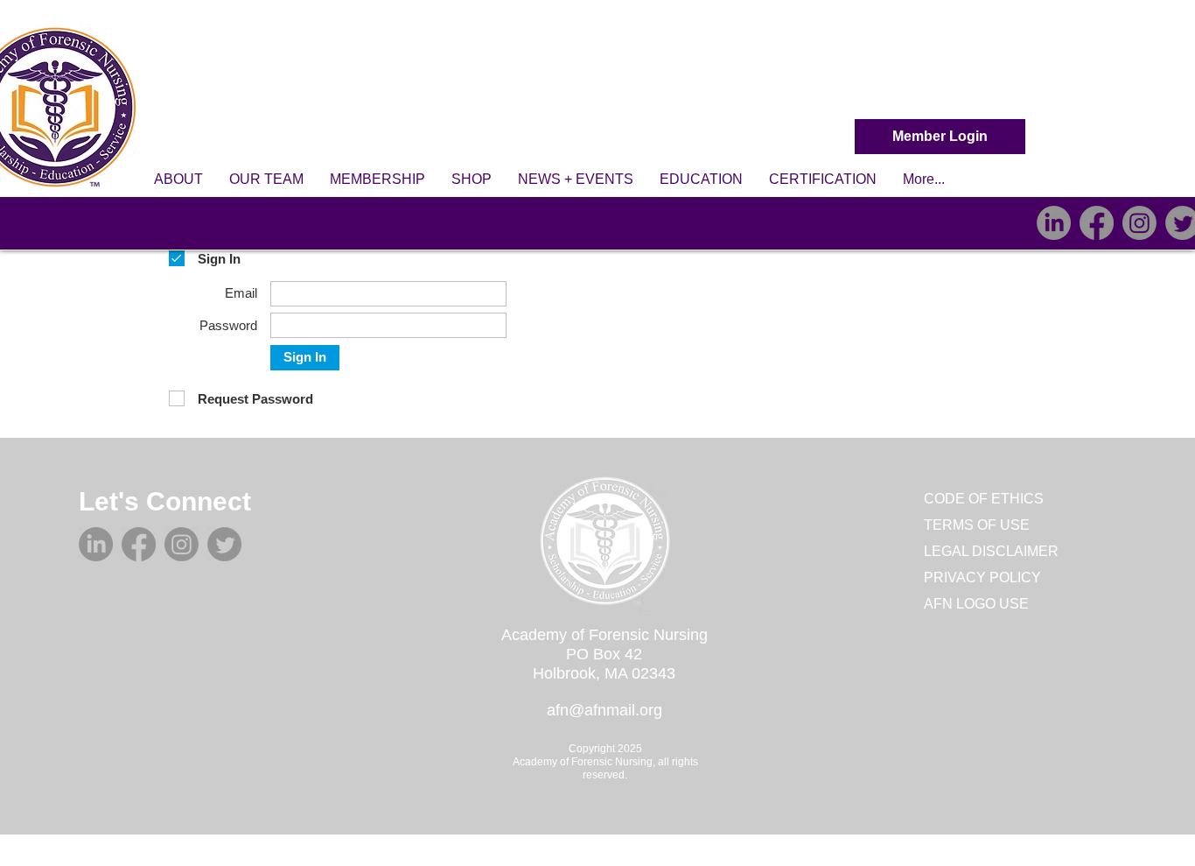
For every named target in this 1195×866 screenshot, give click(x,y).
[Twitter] (224, 544)
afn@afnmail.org (604, 710)
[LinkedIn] (1054, 223)
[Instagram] (1139, 223)
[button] (178, 179)
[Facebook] (1097, 223)
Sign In (304, 356)
